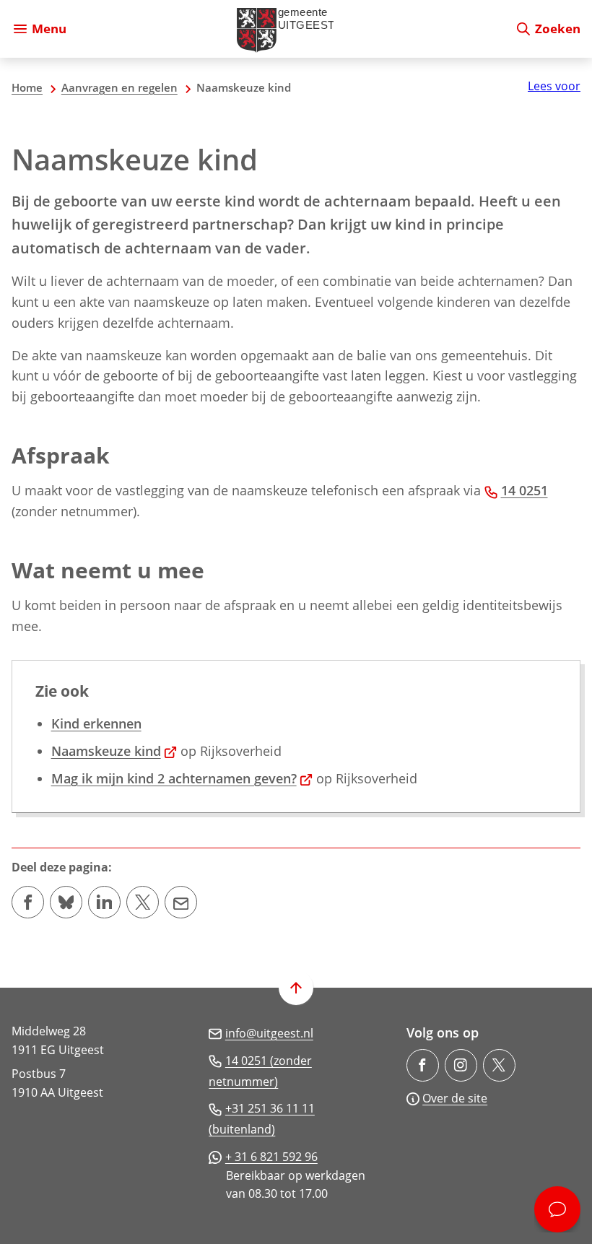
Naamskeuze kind (114, 751)
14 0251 (524, 490)
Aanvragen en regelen (119, 87)
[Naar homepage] (290, 29)
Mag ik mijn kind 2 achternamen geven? (182, 778)
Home (27, 87)
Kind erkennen (96, 723)
